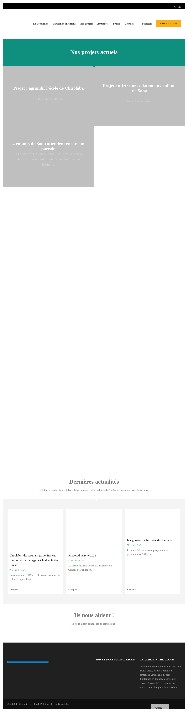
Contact (129, 23)
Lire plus (14, 589)
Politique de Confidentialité (55, 704)
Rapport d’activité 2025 (82, 555)
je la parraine (27, 394)
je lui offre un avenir (25, 335)
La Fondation (40, 23)
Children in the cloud (27, 704)
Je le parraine (27, 450)
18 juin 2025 (135, 545)
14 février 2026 (78, 560)
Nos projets (86, 23)
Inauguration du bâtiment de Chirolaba (149, 540)
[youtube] (179, 7)
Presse (116, 23)
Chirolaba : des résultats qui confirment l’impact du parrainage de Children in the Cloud (34, 560)
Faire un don (168, 24)
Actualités (103, 23)
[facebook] (175, 7)
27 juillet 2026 (19, 570)
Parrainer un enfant (64, 23)
